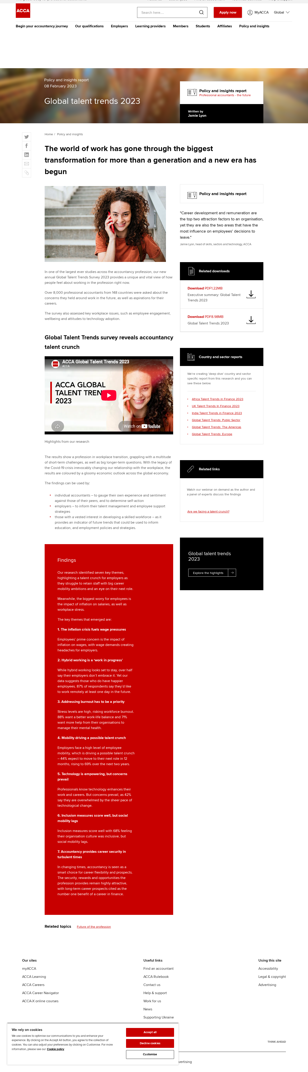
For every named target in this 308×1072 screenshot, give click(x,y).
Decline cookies (150, 1043)
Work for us (152, 1001)
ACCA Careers (33, 985)
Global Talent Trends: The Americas (216, 427)
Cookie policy (55, 1049)
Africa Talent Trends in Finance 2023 (217, 399)
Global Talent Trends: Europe (212, 434)
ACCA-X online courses (40, 1001)
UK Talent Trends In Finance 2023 (215, 406)
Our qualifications (89, 26)
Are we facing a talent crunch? (208, 511)
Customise (150, 1054)
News (147, 1009)
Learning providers (150, 26)
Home (49, 134)
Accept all (150, 1032)
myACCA (29, 968)
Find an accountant (158, 968)
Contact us (151, 985)
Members (180, 26)
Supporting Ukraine (158, 1017)
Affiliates (224, 26)
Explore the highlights (208, 573)
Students (203, 26)
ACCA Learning (34, 976)
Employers (119, 26)
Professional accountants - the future (225, 95)
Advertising (267, 985)
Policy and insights (254, 26)
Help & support (155, 993)
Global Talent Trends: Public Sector (216, 420)
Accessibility (268, 968)
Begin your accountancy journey (42, 26)
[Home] (23, 16)
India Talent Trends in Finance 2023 (217, 413)
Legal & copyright (272, 976)
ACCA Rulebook (156, 976)
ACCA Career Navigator (40, 993)
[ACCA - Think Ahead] (277, 1041)
